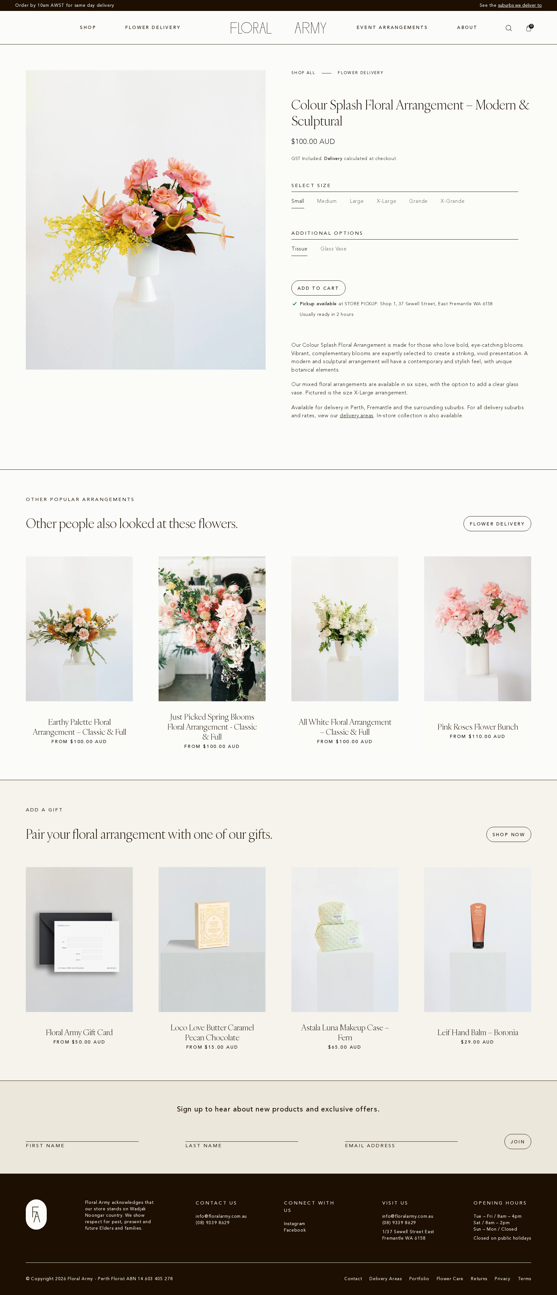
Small (297, 201)
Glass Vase (333, 249)
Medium (327, 201)
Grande (418, 201)
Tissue (299, 249)
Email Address (370, 1145)
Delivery (334, 158)
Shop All (303, 73)
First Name (45, 1145)
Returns (479, 1279)
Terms (524, 1279)
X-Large (386, 201)
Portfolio (419, 1279)
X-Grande (452, 201)
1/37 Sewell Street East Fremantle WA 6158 (408, 1235)
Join (518, 1142)
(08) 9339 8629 (213, 1222)
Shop (88, 27)
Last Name (203, 1145)
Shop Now (509, 834)
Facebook (295, 1230)
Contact (353, 1279)
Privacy (503, 1279)
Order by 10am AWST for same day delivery (64, 5)
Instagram (294, 1223)
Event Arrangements (392, 27)
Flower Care (450, 1279)
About (467, 27)
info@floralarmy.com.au (221, 1216)
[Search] (509, 28)
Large (357, 201)
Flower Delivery (153, 27)
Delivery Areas (385, 1279)
